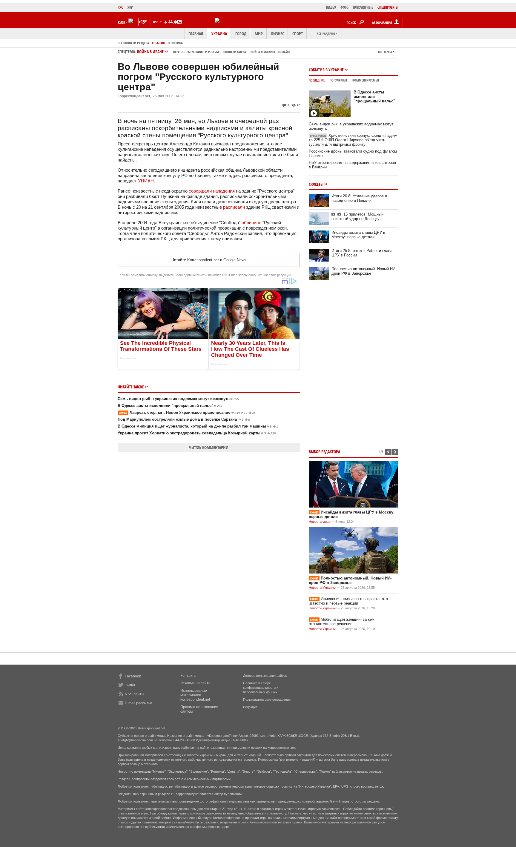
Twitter (130, 685)
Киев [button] (121, 22)
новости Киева (234, 52)
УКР (130, 7)
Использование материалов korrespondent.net (195, 695)
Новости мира (319, 521)
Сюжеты (316, 184)
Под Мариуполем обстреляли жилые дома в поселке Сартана (184, 419)
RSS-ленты (134, 694)
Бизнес (277, 33)
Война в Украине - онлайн (270, 52)
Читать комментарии (208, 447)
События (158, 43)
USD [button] (156, 22)
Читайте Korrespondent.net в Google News (208, 260)
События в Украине (326, 70)
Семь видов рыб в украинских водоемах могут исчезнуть (178, 398)
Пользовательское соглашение (267, 699)
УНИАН (146, 180)
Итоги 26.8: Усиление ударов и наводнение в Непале (359, 198)
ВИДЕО (331, 7)
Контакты (188, 676)
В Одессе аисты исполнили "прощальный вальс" (170, 405)
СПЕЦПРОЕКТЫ (387, 7)
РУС (120, 7)
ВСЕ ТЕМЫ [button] (385, 52)
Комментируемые (366, 80)
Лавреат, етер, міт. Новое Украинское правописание (187, 412)
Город (240, 33)
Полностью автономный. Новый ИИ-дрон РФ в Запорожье (364, 271)
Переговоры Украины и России (196, 52)
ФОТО (344, 7)
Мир (259, 33)
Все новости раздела (133, 43)
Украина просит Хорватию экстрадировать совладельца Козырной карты (197, 433)
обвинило (251, 222)
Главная (195, 33)
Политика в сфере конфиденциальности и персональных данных (260, 687)
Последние (317, 80)
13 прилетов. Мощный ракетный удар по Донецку (357, 216)
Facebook (133, 676)
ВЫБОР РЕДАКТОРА (324, 451)
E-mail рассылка (138, 703)
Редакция (250, 707)
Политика (175, 43)
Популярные (339, 80)
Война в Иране (213, 51)
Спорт (297, 33)
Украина (219, 33)
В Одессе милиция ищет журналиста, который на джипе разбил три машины (198, 426)
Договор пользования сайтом (265, 675)
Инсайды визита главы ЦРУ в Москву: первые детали (358, 234)
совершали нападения (212, 190)
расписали (234, 207)
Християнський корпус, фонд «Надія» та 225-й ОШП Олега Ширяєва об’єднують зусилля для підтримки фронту (353, 140)
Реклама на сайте (195, 683)
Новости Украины (322, 587)
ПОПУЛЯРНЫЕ (363, 7)
